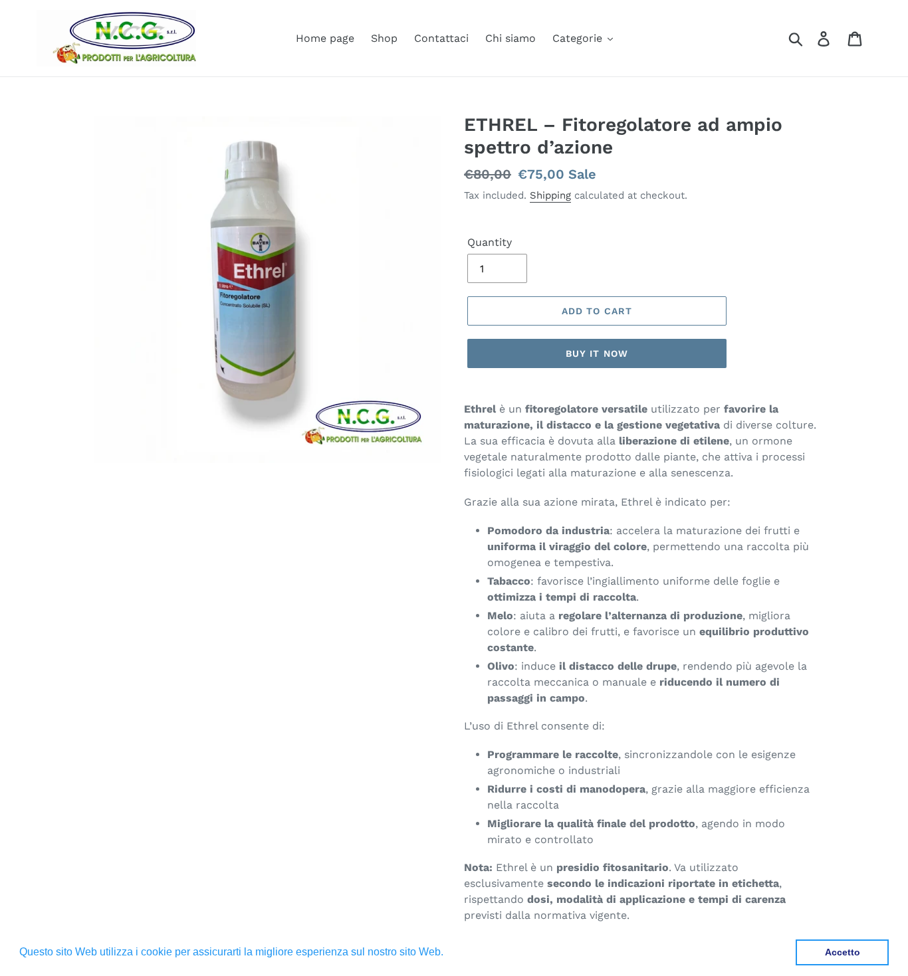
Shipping (550, 195)
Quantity (489, 242)
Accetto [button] (842, 952)
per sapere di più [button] (487, 951)
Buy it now (597, 353)
